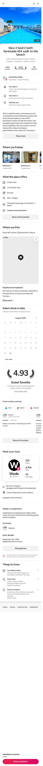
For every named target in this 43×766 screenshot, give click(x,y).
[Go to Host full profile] (21, 468)
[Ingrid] (38, 416)
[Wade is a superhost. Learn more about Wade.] (5, 78)
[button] (36, 327)
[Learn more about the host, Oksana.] (5, 528)
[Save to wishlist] (38, 4)
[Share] (34, 4)
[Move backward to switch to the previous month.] (4, 318)
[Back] (4, 3)
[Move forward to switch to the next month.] (36, 318)
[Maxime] (5, 416)
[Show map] (21, 260)
